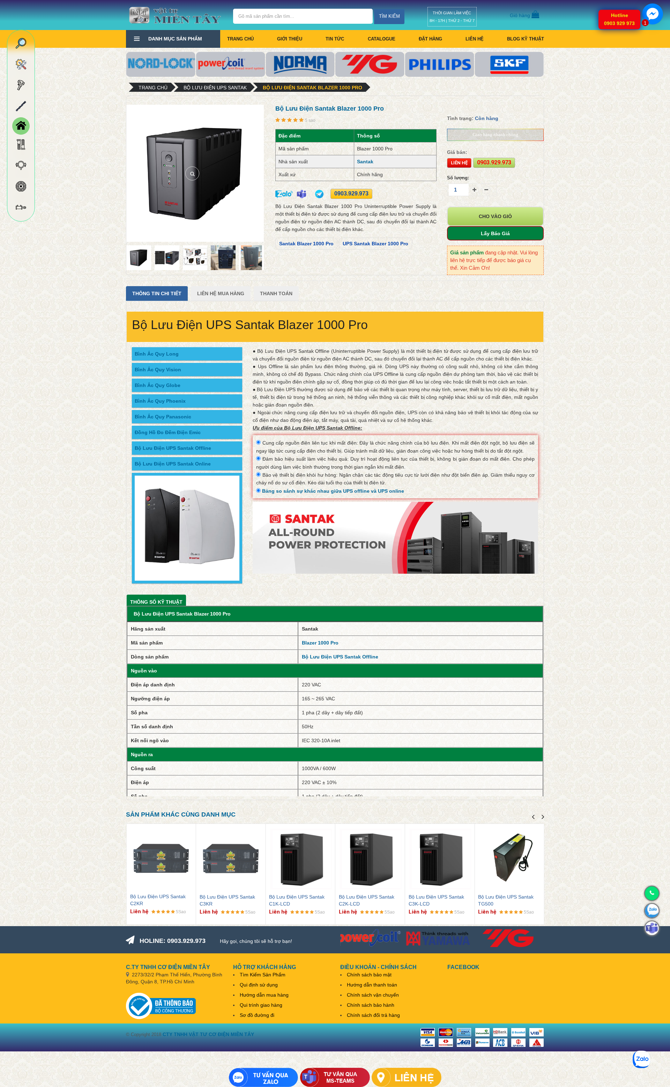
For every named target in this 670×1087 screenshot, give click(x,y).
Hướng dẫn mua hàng (264, 995)
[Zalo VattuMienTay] (263, 1077)
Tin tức (335, 39)
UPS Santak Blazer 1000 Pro (375, 243)
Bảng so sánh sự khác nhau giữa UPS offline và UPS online (332, 491)
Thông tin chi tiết (156, 293)
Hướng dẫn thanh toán (372, 985)
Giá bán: (457, 152)
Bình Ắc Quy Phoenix (160, 401)
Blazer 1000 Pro (320, 643)
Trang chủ (240, 39)
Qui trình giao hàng (261, 1005)
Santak (365, 161)
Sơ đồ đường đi (257, 1015)
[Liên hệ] (406, 1077)
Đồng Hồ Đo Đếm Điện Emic (168, 432)
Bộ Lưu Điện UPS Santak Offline (173, 448)
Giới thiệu (289, 39)
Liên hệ (475, 39)
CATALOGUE (381, 39)
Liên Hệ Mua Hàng (220, 293)
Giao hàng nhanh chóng (495, 134)
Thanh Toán (276, 293)
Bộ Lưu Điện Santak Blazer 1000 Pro (312, 87)
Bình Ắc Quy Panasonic (163, 416)
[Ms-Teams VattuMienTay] (335, 1077)
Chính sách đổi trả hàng (373, 1015)
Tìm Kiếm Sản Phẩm (262, 974)
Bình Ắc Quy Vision (158, 369)
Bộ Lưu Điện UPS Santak (215, 87)
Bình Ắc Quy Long (157, 354)
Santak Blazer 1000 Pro (306, 243)
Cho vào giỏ (495, 216)
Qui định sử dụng (259, 985)
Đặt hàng (430, 39)
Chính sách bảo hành (370, 1005)
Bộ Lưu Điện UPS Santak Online (173, 464)
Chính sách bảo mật (369, 974)
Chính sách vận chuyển (373, 995)
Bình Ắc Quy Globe (157, 385)
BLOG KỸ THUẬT (525, 39)
